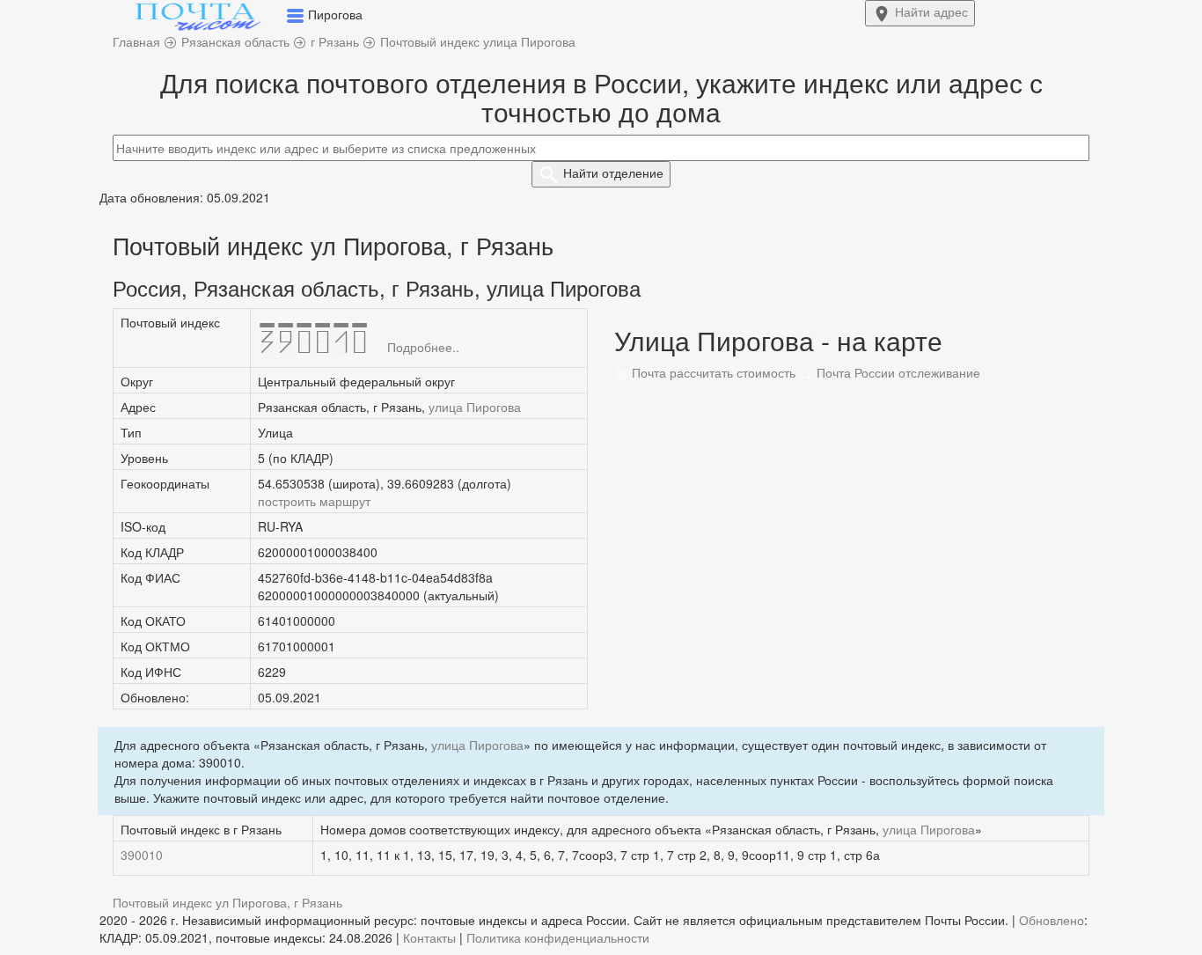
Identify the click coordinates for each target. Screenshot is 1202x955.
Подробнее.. (423, 347)
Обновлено (1051, 920)
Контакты (429, 937)
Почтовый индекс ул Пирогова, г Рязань (227, 902)
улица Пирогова (475, 406)
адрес (931, 11)
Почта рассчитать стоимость (711, 372)
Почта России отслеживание (896, 372)
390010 (142, 854)
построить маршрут (314, 501)
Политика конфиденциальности (557, 937)
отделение (613, 172)
